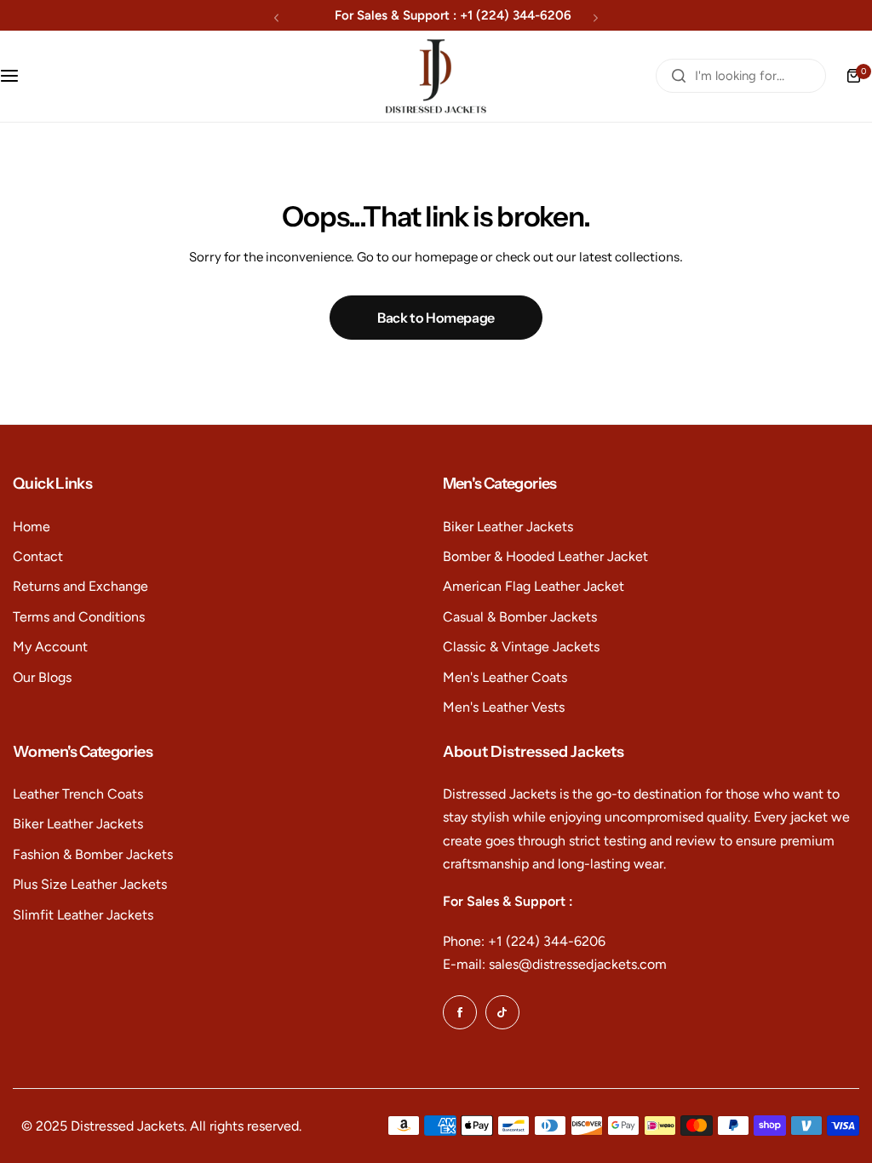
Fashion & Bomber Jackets (93, 854)
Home (31, 526)
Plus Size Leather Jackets (90, 884)
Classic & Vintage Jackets (521, 647)
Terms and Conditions (79, 617)
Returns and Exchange (80, 586)
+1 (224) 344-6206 (515, 15)
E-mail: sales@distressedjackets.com (555, 964)
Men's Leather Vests (504, 707)
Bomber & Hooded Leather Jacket (545, 556)
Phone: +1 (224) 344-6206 (524, 941)
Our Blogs (42, 677)
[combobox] (741, 76)
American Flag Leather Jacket (533, 586)
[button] (276, 17)
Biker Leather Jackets (508, 526)
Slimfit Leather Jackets (83, 915)
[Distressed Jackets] (436, 76)
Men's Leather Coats (505, 677)
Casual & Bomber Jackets (520, 617)
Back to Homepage (436, 317)
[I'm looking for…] (678, 76)
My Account (50, 647)
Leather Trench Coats (78, 794)
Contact (38, 556)
